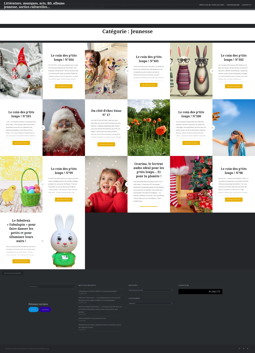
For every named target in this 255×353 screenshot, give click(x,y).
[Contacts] (239, 349)
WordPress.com (44, 348)
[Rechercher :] (51, 286)
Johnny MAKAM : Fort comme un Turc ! (92, 318)
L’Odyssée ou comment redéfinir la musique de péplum (97, 291)
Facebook (45, 309)
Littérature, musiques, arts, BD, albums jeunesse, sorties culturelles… (34, 5)
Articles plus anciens (12, 273)
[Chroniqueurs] (244, 349)
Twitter (33, 309)
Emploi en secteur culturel (212, 5)
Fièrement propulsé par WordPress (16, 348)
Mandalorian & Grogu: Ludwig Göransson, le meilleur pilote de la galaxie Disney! (99, 326)
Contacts (246, 5)
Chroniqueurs (233, 5)
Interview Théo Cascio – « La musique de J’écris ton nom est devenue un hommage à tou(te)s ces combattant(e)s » (99, 299)
